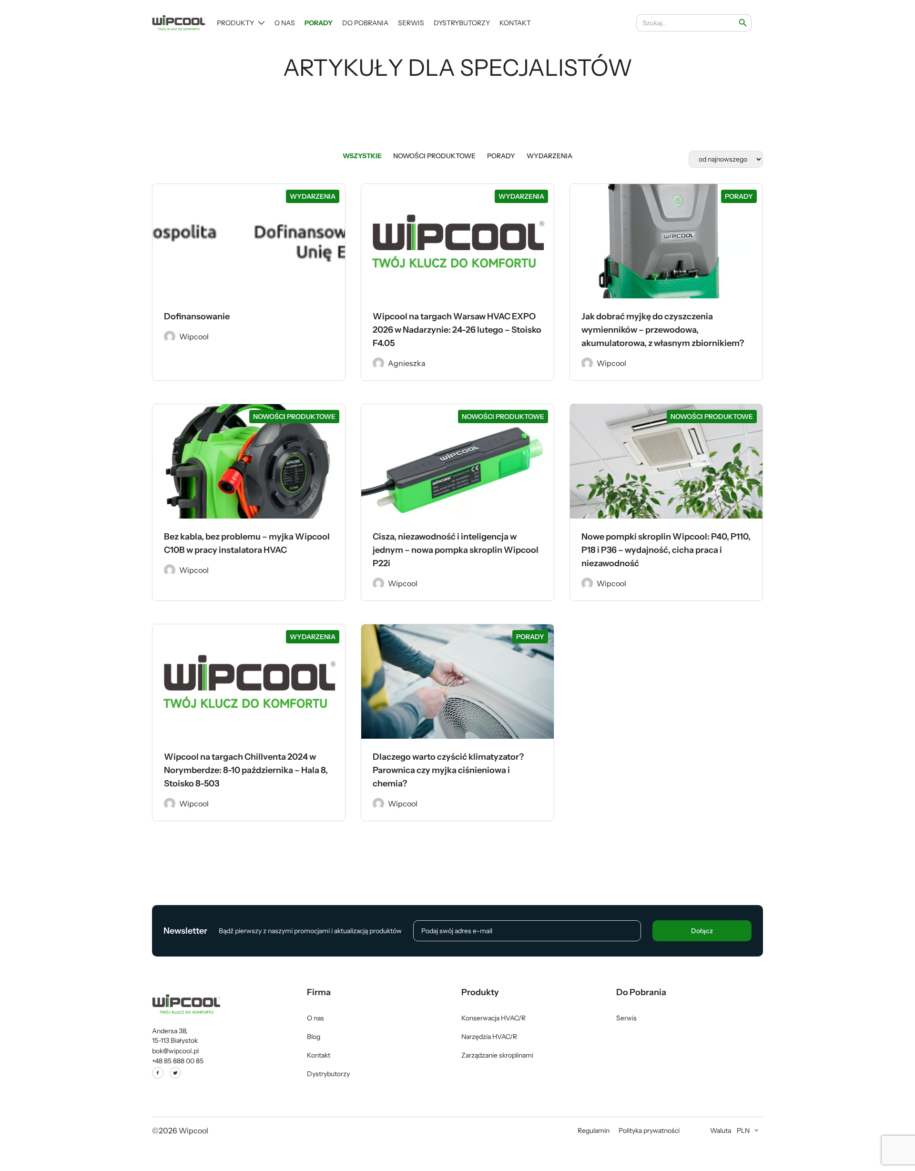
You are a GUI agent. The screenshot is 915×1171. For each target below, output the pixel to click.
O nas (284, 23)
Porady (319, 23)
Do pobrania (365, 23)
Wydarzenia (549, 156)
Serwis (411, 23)
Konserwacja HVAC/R (493, 1018)
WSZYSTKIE (362, 156)
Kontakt (515, 23)
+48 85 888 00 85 (177, 1061)
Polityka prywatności (649, 1130)
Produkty (235, 23)
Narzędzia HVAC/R (489, 1036)
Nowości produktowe (434, 156)
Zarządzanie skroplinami (497, 1055)
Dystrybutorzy (462, 23)
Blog (313, 1036)
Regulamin (594, 1130)
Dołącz (702, 931)
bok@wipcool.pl (175, 1051)
